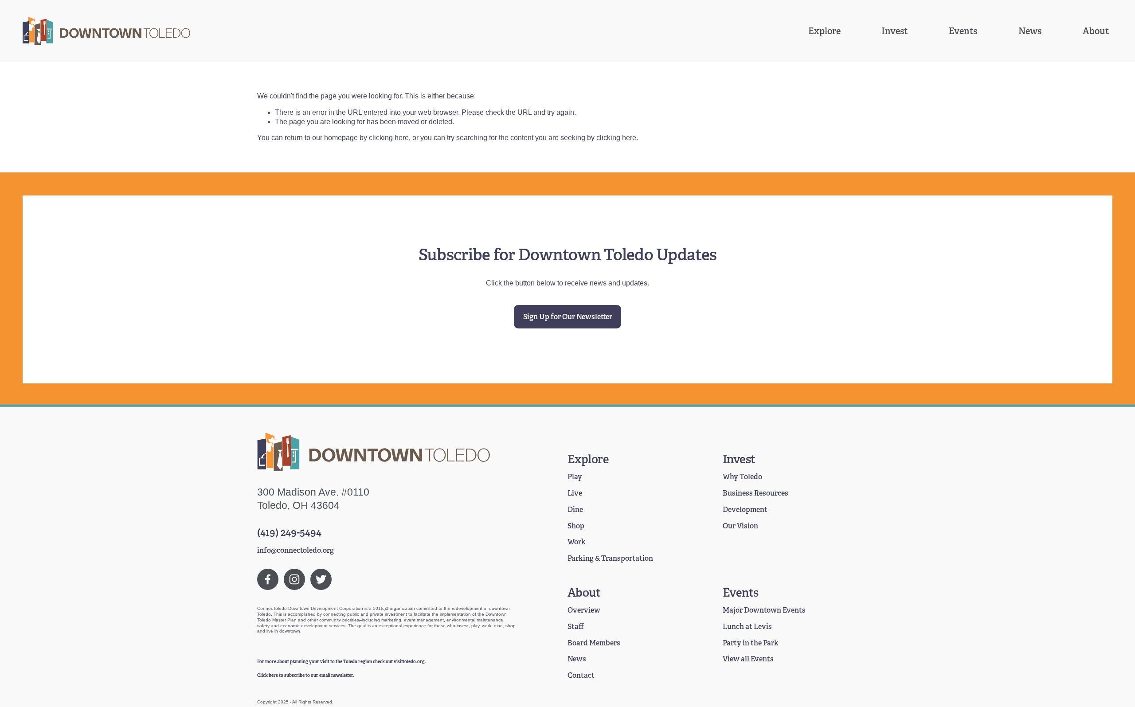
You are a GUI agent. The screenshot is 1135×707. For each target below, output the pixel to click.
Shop (576, 526)
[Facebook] (267, 579)
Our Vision (740, 526)
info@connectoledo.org (295, 550)
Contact (581, 675)
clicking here (389, 137)
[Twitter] (321, 579)
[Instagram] (294, 579)
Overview (584, 610)
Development (745, 509)
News (1029, 31)
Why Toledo (742, 477)
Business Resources (755, 493)
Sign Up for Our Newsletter (567, 316)
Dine (575, 509)
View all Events (748, 659)
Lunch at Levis (747, 626)
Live (575, 493)
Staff (576, 626)
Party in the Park (751, 643)
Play (575, 477)
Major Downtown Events (764, 610)
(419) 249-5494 (289, 532)
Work (577, 542)
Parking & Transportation (610, 558)
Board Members (594, 643)
